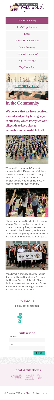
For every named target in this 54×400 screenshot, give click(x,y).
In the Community (27, 20)
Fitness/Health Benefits (27, 40)
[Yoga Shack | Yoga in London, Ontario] (27, 7)
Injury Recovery (27, 47)
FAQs (27, 33)
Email (11, 344)
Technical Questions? (27, 53)
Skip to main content (27, 4)
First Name (13, 336)
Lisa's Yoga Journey (27, 27)
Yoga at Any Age (27, 60)
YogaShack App (27, 67)
